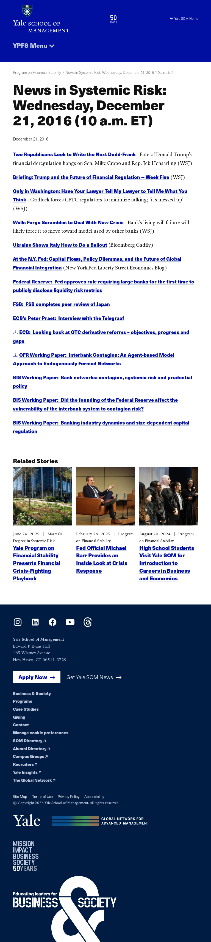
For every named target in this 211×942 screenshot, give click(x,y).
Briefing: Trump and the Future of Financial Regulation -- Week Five (91, 176)
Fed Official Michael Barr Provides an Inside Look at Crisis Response (101, 559)
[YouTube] (70, 625)
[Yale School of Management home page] (59, 18)
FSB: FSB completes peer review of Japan (61, 303)
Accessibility (94, 796)
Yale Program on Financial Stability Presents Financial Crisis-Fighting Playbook (36, 563)
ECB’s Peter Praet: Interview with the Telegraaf (68, 317)
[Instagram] (18, 625)
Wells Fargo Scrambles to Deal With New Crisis (68, 222)
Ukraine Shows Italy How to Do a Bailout (60, 244)
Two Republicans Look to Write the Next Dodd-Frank (74, 154)
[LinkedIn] (35, 625)
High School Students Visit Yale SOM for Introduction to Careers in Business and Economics (166, 563)
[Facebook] (52, 625)
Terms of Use (42, 796)
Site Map (20, 796)
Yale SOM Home (186, 18)
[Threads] (88, 625)
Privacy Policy (68, 796)
